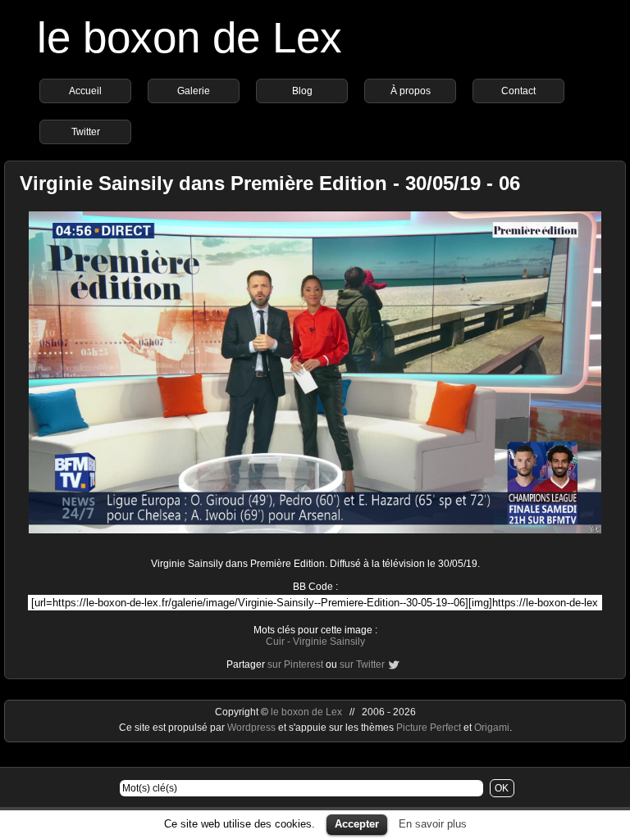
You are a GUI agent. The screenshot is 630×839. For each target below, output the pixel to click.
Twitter (85, 132)
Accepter (357, 824)
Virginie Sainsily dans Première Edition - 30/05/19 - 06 (270, 183)
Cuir (275, 641)
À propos (410, 91)
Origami (491, 727)
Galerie (193, 91)
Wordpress (252, 727)
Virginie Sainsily (329, 641)
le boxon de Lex (189, 37)
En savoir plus (433, 824)
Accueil (85, 91)
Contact (518, 91)
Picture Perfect (428, 727)
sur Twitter (362, 664)
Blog (302, 91)
